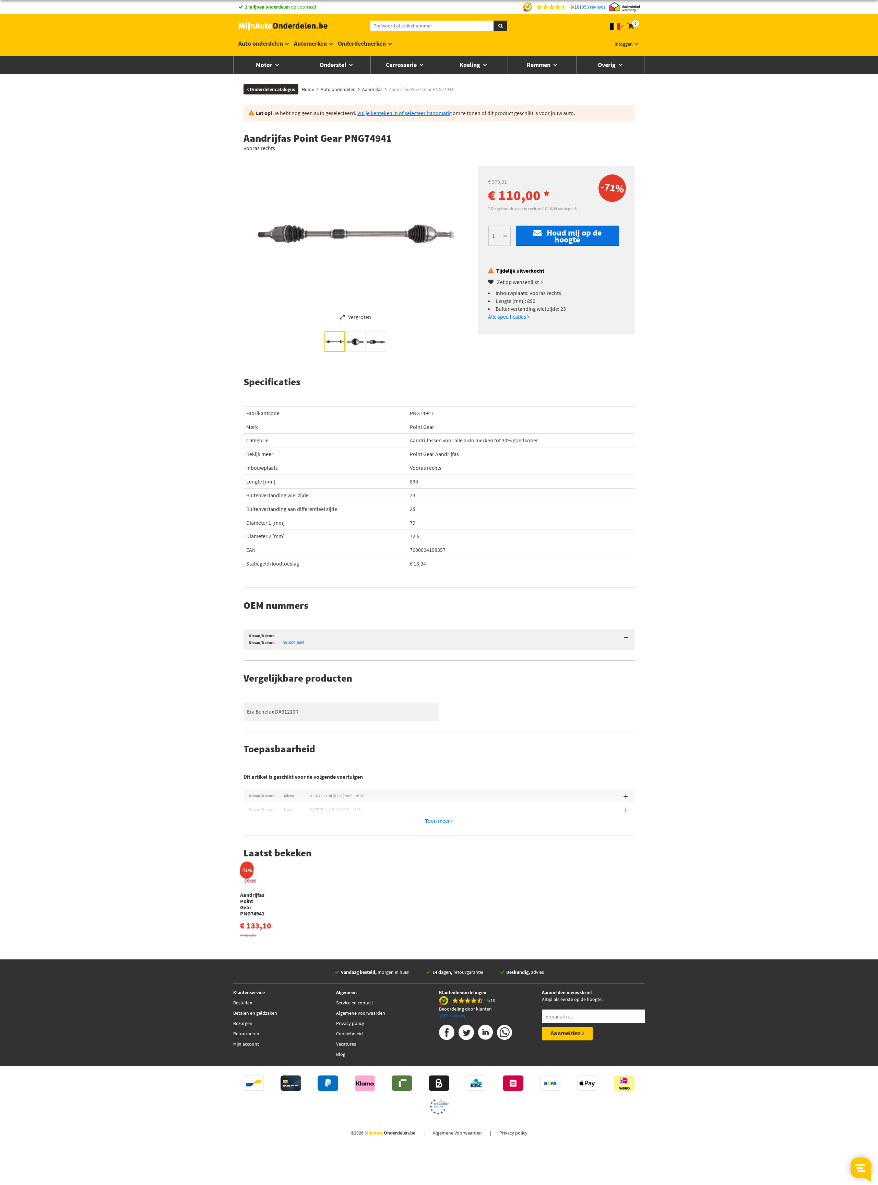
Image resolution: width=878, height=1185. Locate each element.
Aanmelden (566, 1033)
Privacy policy (350, 1023)
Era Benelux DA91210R (272, 711)
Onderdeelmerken (362, 43)
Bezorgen (242, 1023)
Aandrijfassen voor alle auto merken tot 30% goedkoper (474, 440)
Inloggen (624, 44)
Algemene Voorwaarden (457, 1133)
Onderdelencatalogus (272, 89)
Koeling (471, 65)
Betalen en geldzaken (255, 1013)
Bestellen (242, 1003)
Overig (607, 65)
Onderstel (333, 65)
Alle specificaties (507, 316)
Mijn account (246, 1044)
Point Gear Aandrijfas (434, 454)
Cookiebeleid (349, 1033)
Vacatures (346, 1044)
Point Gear (422, 426)
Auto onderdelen (260, 43)
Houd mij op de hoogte (572, 236)
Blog (340, 1054)
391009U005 (293, 642)
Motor (265, 65)
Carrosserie (402, 65)
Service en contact (354, 1003)
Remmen (539, 65)
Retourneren (246, 1033)
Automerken (310, 43)
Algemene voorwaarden (360, 1013)
